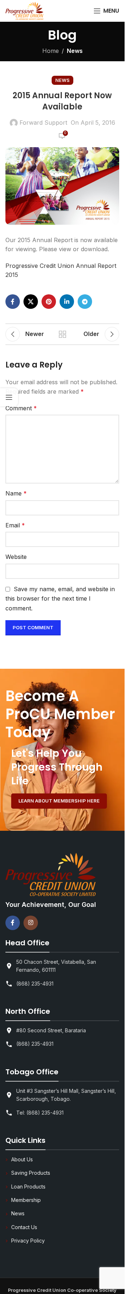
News (75, 50)
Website (16, 556)
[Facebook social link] (12, 301)
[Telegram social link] (85, 301)
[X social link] (30, 301)
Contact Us (24, 1227)
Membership (26, 1200)
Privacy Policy (28, 1240)
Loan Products (28, 1186)
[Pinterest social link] (49, 301)
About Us (22, 1159)
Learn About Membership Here (59, 801)
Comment (21, 408)
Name (16, 493)
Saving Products (30, 1173)
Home (50, 50)
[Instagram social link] (30, 923)
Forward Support (43, 122)
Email (15, 525)
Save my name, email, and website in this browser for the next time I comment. (60, 598)
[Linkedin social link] (67, 301)
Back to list (62, 334)
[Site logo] (24, 10)
